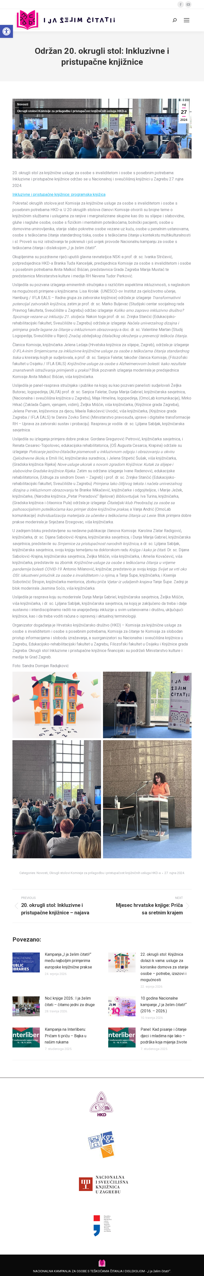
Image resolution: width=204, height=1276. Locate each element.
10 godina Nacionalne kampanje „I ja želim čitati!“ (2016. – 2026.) (164, 1004)
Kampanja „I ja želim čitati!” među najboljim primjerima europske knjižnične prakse (68, 960)
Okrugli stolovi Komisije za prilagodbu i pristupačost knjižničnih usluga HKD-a (72, 111)
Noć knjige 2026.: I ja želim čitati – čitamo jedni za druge (70, 1001)
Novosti (22, 104)
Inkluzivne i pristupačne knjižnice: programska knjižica (58, 194)
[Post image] (26, 962)
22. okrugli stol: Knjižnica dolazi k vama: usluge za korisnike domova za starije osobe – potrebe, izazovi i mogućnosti (164, 967)
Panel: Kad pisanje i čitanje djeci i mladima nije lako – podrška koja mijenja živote (164, 1035)
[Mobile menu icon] (187, 20)
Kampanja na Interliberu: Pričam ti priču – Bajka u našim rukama (65, 1035)
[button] (6, 31)
